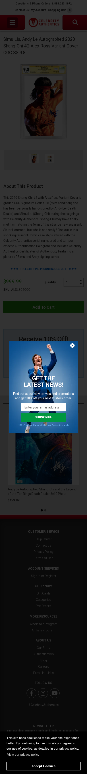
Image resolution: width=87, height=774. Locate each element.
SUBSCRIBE (43, 417)
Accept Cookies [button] (43, 766)
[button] (23, 754)
